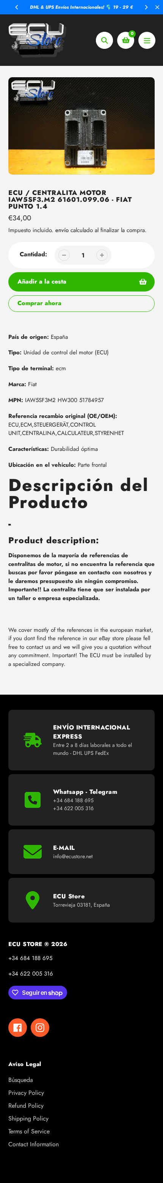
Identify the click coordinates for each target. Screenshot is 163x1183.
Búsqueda (20, 1079)
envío (63, 230)
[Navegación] (146, 40)
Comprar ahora (39, 303)
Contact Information (33, 1144)
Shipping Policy (28, 1118)
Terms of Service (29, 1131)
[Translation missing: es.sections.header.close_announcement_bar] (157, 7)
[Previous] (17, 7)
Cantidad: (33, 254)
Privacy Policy (26, 1092)
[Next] (146, 7)
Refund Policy (26, 1105)
